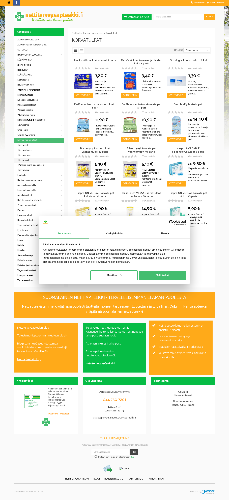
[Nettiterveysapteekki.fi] (114, 17)
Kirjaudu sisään (217, 2)
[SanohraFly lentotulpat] (176, 125)
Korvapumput (24, 155)
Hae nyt (209, 17)
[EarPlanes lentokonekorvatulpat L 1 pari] (83, 125)
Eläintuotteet (23, 80)
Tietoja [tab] (165, 233)
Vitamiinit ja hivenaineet (28, 90)
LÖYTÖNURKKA (24, 60)
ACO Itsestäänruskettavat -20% (32, 45)
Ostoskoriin (83, 95)
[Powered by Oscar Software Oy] (208, 492)
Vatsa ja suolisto (25, 110)
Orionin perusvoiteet (26, 205)
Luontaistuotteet (25, 95)
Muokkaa (112, 275)
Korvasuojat (24, 170)
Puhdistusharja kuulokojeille (31, 165)
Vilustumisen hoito (26, 115)
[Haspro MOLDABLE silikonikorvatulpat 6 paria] (176, 169)
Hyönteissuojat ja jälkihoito (29, 200)
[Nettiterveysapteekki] (9, 3)
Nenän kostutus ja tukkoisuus (31, 120)
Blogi (97, 479)
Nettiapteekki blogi (29, 359)
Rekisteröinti (199, 2)
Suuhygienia (23, 125)
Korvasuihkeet (25, 150)
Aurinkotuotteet (24, 195)
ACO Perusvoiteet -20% (28, 40)
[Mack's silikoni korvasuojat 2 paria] (83, 81)
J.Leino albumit (24, 65)
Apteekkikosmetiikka (26, 185)
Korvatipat (23, 145)
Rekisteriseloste (113, 479)
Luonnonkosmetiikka (27, 190)
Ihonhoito (21, 175)
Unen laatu (22, 130)
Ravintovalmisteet (25, 85)
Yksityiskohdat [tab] (114, 233)
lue (132, 457)
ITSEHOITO (22, 70)
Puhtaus (21, 210)
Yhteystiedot (156, 479)
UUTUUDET (22, 50)
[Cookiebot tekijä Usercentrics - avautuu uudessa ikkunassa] (171, 222)
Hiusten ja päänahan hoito (29, 180)
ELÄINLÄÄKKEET (25, 75)
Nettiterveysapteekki (77, 479)
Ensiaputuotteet (24, 215)
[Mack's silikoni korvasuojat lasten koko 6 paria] (130, 81)
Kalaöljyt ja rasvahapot (27, 100)
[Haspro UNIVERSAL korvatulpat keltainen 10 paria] (83, 214)
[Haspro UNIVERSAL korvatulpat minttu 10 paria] (176, 214)
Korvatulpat (23, 160)
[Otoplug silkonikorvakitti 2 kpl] (176, 81)
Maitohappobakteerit (26, 105)
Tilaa (134, 452)
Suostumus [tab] (64, 233)
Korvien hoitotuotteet (27, 140)
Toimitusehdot (136, 479)
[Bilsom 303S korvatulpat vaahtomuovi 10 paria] (83, 169)
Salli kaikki (162, 275)
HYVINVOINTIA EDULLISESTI (30, 55)
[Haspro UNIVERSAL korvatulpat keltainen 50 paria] (130, 214)
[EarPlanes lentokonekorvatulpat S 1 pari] (130, 125)
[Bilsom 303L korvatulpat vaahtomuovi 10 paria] (130, 169)
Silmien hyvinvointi (26, 135)
